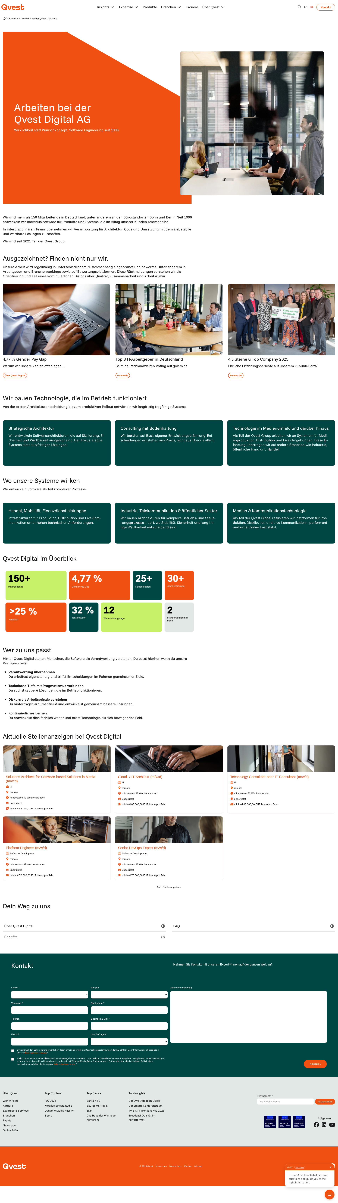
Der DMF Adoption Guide (144, 1100)
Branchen (9, 1115)
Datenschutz (175, 1166)
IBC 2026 (50, 1100)
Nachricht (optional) (181, 987)
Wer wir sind (10, 1100)
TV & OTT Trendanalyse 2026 (146, 1110)
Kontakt (326, 7)
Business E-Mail (100, 1018)
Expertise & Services (16, 1110)
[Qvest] (12, 7)
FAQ (176, 926)
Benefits (10, 936)
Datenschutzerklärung (36, 1052)
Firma (15, 1034)
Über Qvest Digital (18, 926)
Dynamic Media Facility (59, 1110)
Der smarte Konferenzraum (145, 1105)
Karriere (192, 7)
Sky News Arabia (97, 1105)
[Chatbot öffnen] (299, 7)
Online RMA (10, 1130)
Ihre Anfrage (98, 1034)
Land (14, 987)
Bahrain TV (93, 1100)
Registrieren (325, 1101)
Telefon (15, 1018)
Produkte (150, 7)
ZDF (89, 1110)
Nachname (97, 1003)
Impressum (161, 1166)
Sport (48, 1115)
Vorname (17, 1003)
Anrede (95, 987)
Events (7, 1120)
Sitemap (198, 1166)
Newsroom (10, 1125)
